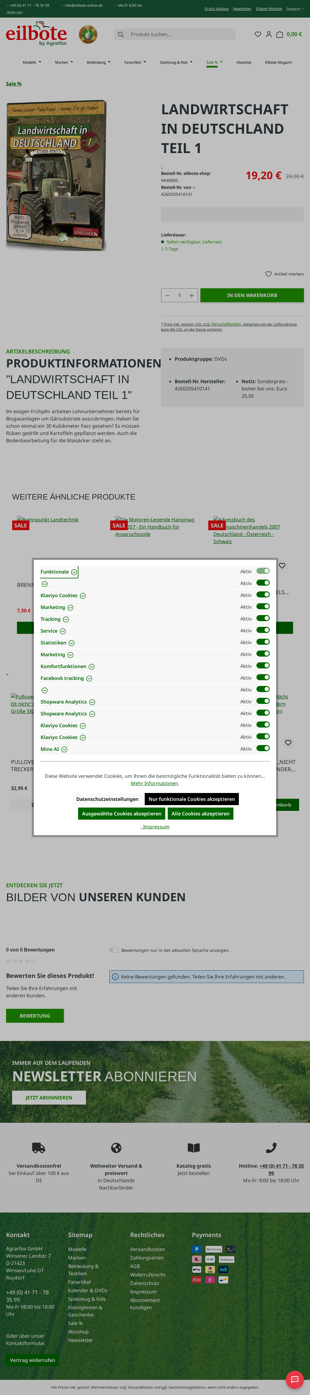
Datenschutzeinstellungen (107, 799)
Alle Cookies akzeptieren (200, 813)
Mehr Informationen (154, 783)
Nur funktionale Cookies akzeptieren (192, 799)
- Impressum (155, 826)
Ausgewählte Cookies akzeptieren (121, 813)
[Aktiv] (263, 571)
